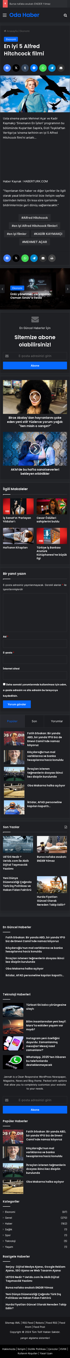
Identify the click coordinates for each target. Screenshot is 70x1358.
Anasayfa (12, 30)
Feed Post (39, 1326)
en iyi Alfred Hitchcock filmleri (35, 226)
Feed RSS (51, 1322)
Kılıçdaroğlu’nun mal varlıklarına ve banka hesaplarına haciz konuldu (45, 756)
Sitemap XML (12, 1322)
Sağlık (8, 1229)
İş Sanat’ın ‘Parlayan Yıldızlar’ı (17, 519)
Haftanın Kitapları (15, 547)
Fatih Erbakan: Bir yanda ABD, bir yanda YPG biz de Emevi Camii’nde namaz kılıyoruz (44, 739)
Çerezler (53, 1348)
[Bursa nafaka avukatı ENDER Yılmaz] (52, 844)
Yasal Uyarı (46, 1353)
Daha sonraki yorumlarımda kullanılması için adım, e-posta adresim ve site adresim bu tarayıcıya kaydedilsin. (35, 690)
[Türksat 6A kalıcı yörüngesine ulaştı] (13, 1010)
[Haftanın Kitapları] (18, 536)
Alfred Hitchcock (35, 218)
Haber (8, 1223)
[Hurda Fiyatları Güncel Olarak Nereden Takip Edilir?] (52, 884)
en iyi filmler (18, 234)
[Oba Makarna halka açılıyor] (14, 791)
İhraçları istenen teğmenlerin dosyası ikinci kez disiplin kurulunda (45, 773)
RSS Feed (27, 1322)
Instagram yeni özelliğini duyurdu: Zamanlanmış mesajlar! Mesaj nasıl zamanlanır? (43, 1044)
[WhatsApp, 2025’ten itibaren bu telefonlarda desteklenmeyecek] (13, 1062)
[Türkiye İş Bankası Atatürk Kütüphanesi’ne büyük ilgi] (52, 536)
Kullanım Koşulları (28, 1353)
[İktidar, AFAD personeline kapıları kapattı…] (14, 807)
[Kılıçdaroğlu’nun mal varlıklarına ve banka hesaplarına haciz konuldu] (14, 757)
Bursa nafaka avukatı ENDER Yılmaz (30, 3)
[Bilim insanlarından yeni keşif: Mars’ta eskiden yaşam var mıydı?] (13, 1027)
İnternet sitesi (11, 668)
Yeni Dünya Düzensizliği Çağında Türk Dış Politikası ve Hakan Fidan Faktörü (17, 884)
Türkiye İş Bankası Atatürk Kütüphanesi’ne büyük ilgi (52, 553)
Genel (8, 1217)
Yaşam (9, 1246)
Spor (8, 1235)
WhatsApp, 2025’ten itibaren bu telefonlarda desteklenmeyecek (46, 1061)
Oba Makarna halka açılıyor (46, 785)
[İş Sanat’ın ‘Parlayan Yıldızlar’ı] (18, 506)
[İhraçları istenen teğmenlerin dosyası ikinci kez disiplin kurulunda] (14, 774)
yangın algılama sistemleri (35, 1337)
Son (34, 721)
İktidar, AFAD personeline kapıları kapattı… (44, 804)
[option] (35, 288)
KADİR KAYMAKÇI (49, 234)
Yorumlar (57, 721)
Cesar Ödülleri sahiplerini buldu (48, 519)
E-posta (8, 652)
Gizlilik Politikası (37, 1348)
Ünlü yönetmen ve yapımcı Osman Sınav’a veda (30, 296)
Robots (40, 1322)
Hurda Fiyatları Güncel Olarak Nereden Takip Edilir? (51, 901)
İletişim (22, 1348)
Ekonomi (24, 30)
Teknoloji (10, 1241)
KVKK (63, 1348)
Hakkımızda (8, 1348)
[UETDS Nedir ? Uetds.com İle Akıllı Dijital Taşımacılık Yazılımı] (18, 844)
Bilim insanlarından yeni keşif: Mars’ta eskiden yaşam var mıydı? (46, 1025)
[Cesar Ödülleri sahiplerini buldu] (52, 506)
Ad (5, 636)
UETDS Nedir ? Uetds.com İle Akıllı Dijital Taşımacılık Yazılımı (16, 863)
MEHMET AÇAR (35, 242)
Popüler (12, 721)
